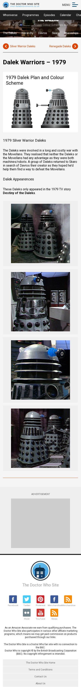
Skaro (55, 33)
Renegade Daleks (60, 46)
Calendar (65, 15)
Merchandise (54, 605)
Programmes (30, 15)
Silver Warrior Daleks (22, 46)
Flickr (27, 619)
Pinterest (40, 605)
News (54, 619)
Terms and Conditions (40, 669)
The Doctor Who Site (40, 585)
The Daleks (10, 33)
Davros (42, 33)
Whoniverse (10, 15)
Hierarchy (27, 33)
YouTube (40, 619)
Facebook (13, 605)
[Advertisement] (40, 523)
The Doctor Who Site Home (40, 662)
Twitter (26, 605)
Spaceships (71, 33)
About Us (40, 683)
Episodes (49, 15)
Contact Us (40, 676)
